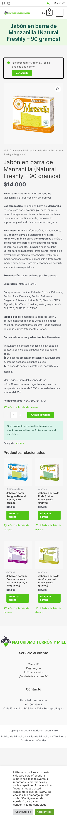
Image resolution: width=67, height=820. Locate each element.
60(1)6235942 (33, 704)
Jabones (15, 150)
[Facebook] (3, 3)
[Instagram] (8, 3)
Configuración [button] (23, 811)
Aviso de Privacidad (39, 736)
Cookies (41, 740)
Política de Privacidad (13, 736)
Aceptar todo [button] (44, 811)
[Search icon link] (48, 3)
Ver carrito (22, 73)
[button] (57, 89)
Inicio (6, 150)
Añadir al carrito (40, 414)
